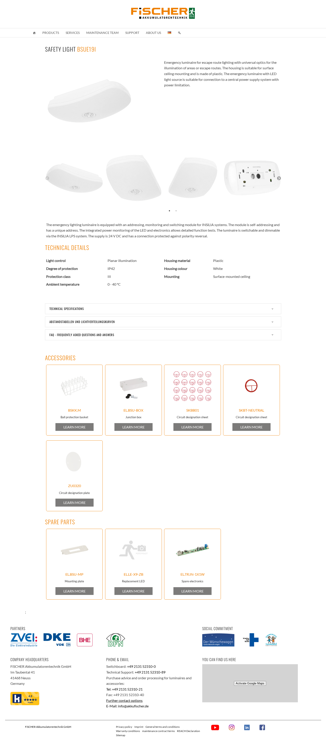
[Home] (34, 32)
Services (73, 33)
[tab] (163, 308)
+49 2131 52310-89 (150, 672)
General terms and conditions (162, 726)
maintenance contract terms (158, 731)
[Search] (179, 32)
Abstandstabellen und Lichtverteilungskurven (82, 321)
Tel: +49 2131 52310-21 (124, 689)
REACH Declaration (188, 731)
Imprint (138, 726)
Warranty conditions (128, 731)
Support (132, 33)
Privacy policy (124, 726)
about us (153, 33)
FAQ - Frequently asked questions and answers (81, 335)
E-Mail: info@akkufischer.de (127, 706)
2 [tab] (176, 211)
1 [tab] (169, 211)
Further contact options (124, 700)
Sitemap (120, 735)
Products (50, 33)
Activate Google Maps (250, 683)
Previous (47, 178)
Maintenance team (102, 33)
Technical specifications (66, 308)
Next (279, 178)
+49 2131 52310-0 (141, 666)
